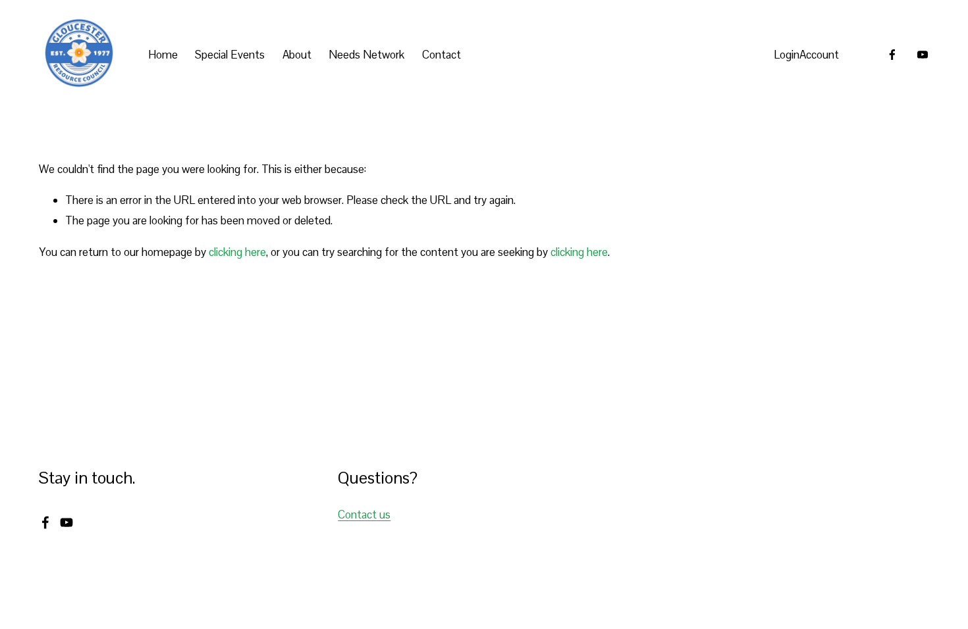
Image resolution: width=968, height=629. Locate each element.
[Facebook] (892, 54)
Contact (441, 54)
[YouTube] (922, 54)
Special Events (230, 54)
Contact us (364, 514)
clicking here (237, 252)
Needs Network (366, 54)
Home (163, 54)
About (296, 54)
